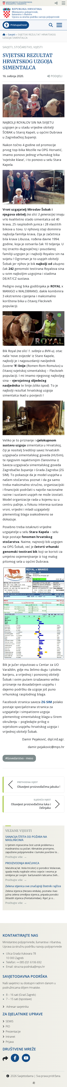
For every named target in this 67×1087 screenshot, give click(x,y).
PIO (8, 1026)
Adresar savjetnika (17, 1007)
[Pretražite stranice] (51, 25)
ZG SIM (46, 702)
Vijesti (38, 47)
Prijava (10, 1042)
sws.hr (33, 1082)
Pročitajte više (14, 857)
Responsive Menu (56, 3)
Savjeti (11, 34)
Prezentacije (13, 1031)
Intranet (10, 1036)
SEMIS (9, 1021)
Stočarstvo (23, 47)
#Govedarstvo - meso (19, 758)
